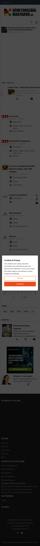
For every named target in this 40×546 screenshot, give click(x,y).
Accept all (20, 284)
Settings (20, 278)
